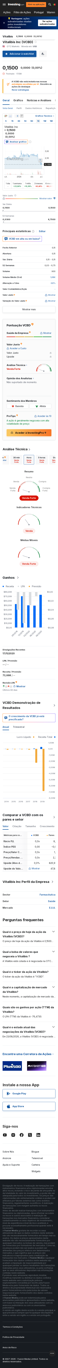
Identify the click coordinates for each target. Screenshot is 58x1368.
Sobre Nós (8, 1151)
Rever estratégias (20, 90)
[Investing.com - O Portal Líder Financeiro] (16, 4)
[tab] (16, 460)
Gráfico (18, 100)
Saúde (51, 901)
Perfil (19, 108)
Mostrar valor (45, 198)
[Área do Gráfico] (10, 116)
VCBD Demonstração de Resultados (21, 705)
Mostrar (36, 868)
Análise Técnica (15, 449)
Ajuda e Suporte (11, 1164)
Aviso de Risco (10, 1347)
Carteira (36, 1164)
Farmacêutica (47, 894)
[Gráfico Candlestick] (6, 116)
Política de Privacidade (13, 1337)
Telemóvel (37, 1158)
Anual (6, 727)
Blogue (35, 1151)
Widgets (36, 1171)
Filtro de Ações (22, 12)
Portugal (39, 12)
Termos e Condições (13, 1327)
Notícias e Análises (39, 100)
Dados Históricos (33, 108)
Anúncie (7, 1158)
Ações (6, 12)
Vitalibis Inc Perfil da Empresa (26, 882)
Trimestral (18, 727)
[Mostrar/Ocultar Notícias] (22, 116)
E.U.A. (52, 907)
